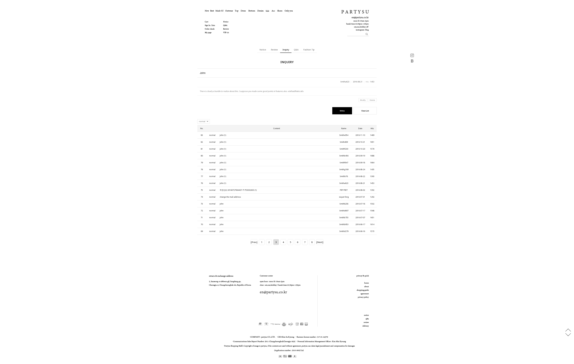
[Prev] (254, 242)
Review (274, 49)
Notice (262, 49)
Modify (363, 100)
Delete (372, 100)
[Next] (319, 242)
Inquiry (286, 49)
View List (365, 110)
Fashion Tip (309, 49)
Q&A (296, 49)
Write (342, 110)
